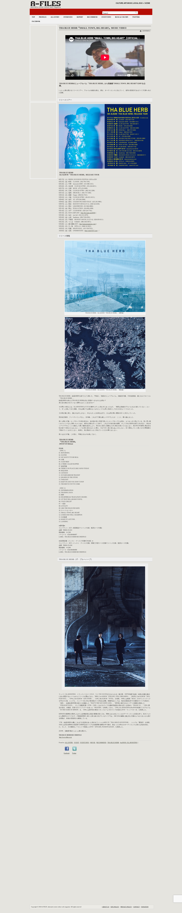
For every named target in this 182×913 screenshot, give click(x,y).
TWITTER (136, 17)
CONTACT (136, 907)
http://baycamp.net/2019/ (88, 213)
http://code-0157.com (91, 231)
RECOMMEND (92, 17)
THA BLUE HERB (113, 742)
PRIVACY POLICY (126, 907)
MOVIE (92, 742)
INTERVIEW (68, 17)
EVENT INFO (106, 17)
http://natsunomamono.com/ (87, 224)
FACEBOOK (36, 21)
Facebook (66, 753)
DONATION (144, 907)
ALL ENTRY (55, 17)
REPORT (80, 17)
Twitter (74, 753)
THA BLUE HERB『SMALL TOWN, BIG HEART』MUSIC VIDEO (92, 28)
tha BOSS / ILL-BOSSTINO (128, 742)
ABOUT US (105, 907)
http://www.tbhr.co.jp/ (65, 737)
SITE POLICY (115, 907)
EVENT (76, 742)
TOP (33, 17)
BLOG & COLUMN (121, 17)
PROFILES (42, 17)
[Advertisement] (43, 63)
